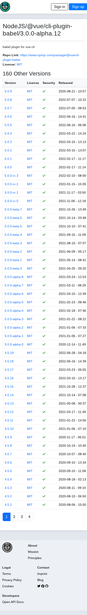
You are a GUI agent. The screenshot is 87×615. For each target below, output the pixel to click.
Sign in (59, 7)
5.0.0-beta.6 (13, 218)
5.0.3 (8, 142)
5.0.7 (8, 108)
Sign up (78, 7)
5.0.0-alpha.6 (14, 294)
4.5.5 (8, 471)
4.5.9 (8, 437)
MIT (19, 64)
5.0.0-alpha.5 (14, 302)
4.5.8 (8, 445)
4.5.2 (8, 496)
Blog (40, 580)
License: (9, 64)
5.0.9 (8, 91)
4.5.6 (8, 462)
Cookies (8, 586)
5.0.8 (8, 99)
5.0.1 (8, 159)
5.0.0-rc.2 (11, 184)
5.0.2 (8, 150)
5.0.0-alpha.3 (14, 319)
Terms (6, 573)
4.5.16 (9, 378)
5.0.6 (8, 116)
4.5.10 (9, 428)
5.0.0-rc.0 (11, 201)
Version (10, 83)
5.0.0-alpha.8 (14, 277)
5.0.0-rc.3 (11, 175)
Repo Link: (11, 55)
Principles (34, 558)
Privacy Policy (12, 580)
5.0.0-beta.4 (13, 234)
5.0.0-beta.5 (13, 226)
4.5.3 (8, 488)
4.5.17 (9, 369)
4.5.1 (8, 504)
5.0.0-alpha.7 (14, 285)
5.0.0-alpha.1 (14, 336)
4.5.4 (8, 479)
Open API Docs (13, 602)
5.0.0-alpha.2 (14, 327)
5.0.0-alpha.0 (14, 344)
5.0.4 (8, 133)
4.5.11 (9, 420)
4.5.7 (8, 454)
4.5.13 (9, 403)
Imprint (42, 573)
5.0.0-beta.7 (13, 209)
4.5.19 (9, 353)
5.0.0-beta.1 (13, 260)
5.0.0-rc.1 (11, 192)
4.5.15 (9, 386)
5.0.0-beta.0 (13, 268)
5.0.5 (8, 125)
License (33, 83)
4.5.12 (9, 412)
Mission (33, 552)
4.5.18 (9, 361)
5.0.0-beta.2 (13, 251)
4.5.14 (9, 395)
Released (66, 83)
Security (49, 83)
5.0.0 (8, 167)
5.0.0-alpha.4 (14, 310)
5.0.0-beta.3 (13, 243)
